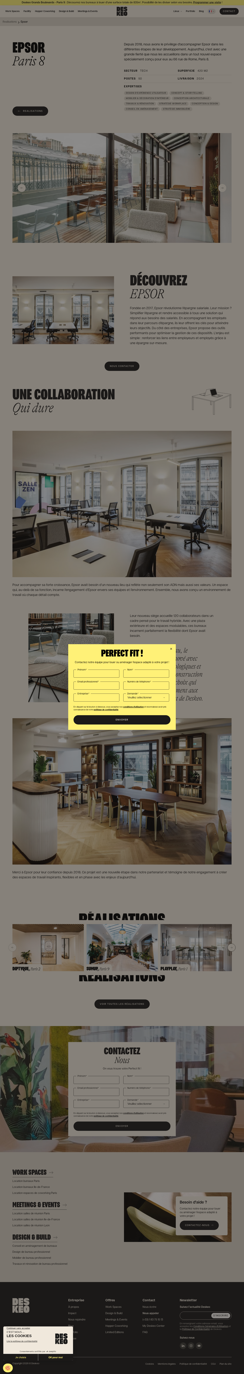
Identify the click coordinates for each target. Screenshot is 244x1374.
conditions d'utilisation (133, 707)
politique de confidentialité (106, 710)
